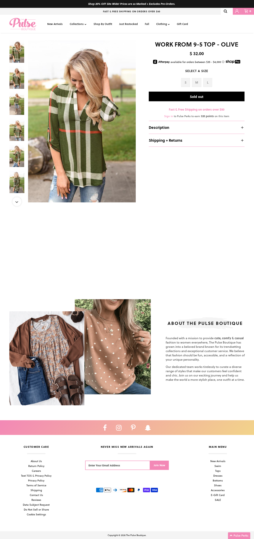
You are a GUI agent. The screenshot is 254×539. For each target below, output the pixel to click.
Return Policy (36, 466)
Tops (218, 471)
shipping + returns (165, 140)
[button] (239, 535)
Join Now (159, 465)
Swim (217, 466)
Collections (77, 24)
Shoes (217, 485)
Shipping (36, 490)
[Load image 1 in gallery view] (82, 121)
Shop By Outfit (103, 24)
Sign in (168, 116)
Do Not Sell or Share (36, 509)
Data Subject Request (36, 505)
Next (16, 201)
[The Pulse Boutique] (22, 24)
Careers (36, 471)
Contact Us (36, 495)
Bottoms (218, 480)
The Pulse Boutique (136, 535)
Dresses (217, 476)
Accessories (218, 490)
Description (159, 127)
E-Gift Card (218, 495)
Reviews (36, 500)
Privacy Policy (36, 480)
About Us (36, 461)
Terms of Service (36, 485)
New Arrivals (55, 24)
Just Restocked (128, 24)
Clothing (161, 24)
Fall (147, 24)
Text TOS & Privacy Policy (36, 476)
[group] (82, 121)
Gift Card (182, 24)
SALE (218, 500)
